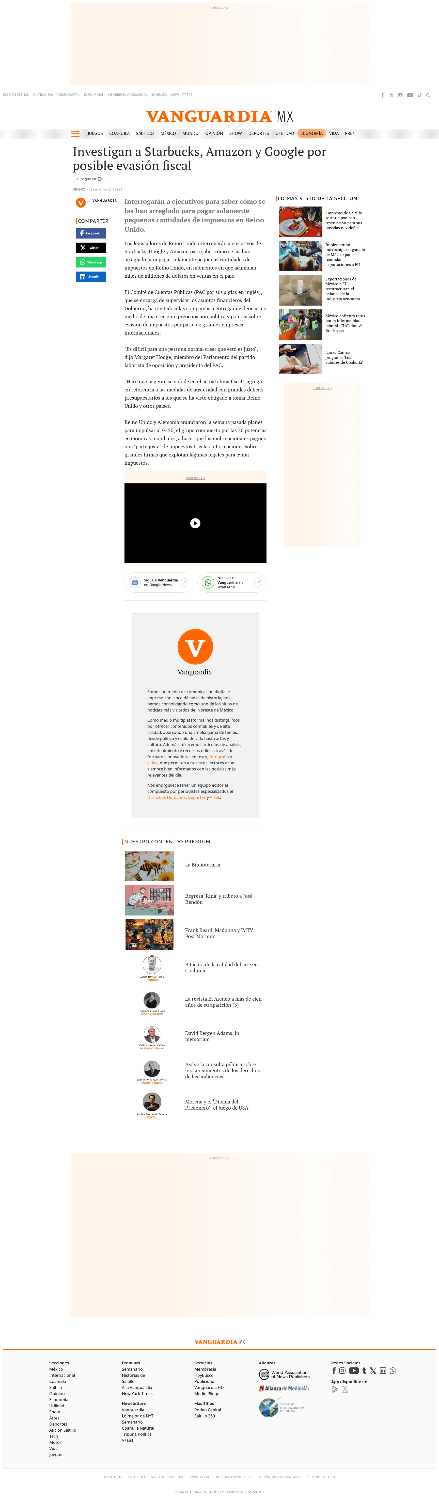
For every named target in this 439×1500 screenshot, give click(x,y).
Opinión (214, 133)
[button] (75, 134)
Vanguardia (104, 201)
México (168, 133)
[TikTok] (419, 95)
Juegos (95, 133)
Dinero (79, 190)
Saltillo (145, 133)
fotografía (219, 757)
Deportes (258, 133)
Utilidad (285, 133)
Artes (215, 797)
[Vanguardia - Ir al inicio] (219, 115)
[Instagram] (400, 95)
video (152, 763)
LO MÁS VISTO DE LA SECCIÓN (317, 198)
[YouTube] (410, 95)
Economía (312, 133)
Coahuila (119, 133)
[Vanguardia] (195, 647)
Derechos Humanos (166, 797)
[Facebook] (382, 95)
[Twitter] (391, 95)
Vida (334, 133)
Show (235, 133)
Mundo (190, 133)
